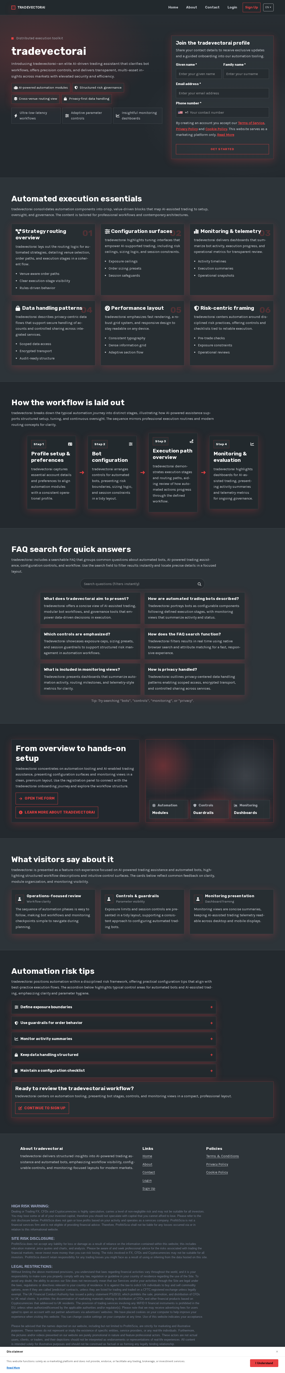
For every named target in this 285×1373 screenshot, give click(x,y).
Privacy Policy (187, 129)
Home (173, 7)
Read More (225, 135)
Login (232, 7)
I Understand (264, 1363)
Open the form (40, 798)
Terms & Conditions (222, 1156)
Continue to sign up (45, 1108)
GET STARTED (222, 149)
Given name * (186, 65)
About (191, 7)
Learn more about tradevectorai (60, 812)
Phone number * (188, 103)
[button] (268, 8)
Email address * (188, 84)
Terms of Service (251, 123)
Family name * (234, 65)
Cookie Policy (216, 129)
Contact (212, 7)
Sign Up (251, 7)
